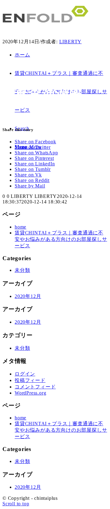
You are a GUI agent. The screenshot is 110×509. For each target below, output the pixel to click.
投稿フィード (30, 380)
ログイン (25, 373)
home (20, 226)
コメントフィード (35, 386)
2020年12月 (28, 296)
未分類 (22, 270)
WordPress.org (30, 392)
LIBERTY (70, 41)
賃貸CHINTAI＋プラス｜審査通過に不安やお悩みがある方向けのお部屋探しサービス (61, 239)
